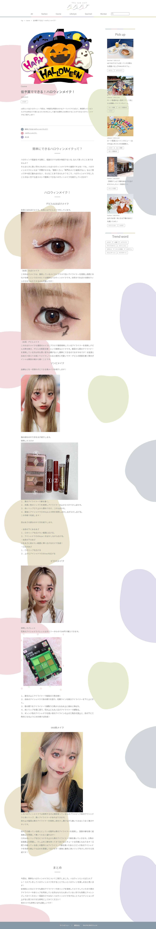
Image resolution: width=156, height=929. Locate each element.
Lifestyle (73, 14)
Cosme (58, 14)
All (32, 14)
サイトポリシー (64, 925)
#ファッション (112, 225)
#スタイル (129, 249)
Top (22, 20)
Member (103, 14)
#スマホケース (122, 252)
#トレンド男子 (112, 188)
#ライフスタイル (111, 246)
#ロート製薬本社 (122, 107)
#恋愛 (115, 242)
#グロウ (24, 102)
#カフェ (111, 70)
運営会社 (77, 925)
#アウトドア (119, 70)
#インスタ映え (119, 249)
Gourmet (88, 14)
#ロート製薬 (112, 107)
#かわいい (109, 249)
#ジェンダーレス (111, 252)
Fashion (44, 14)
